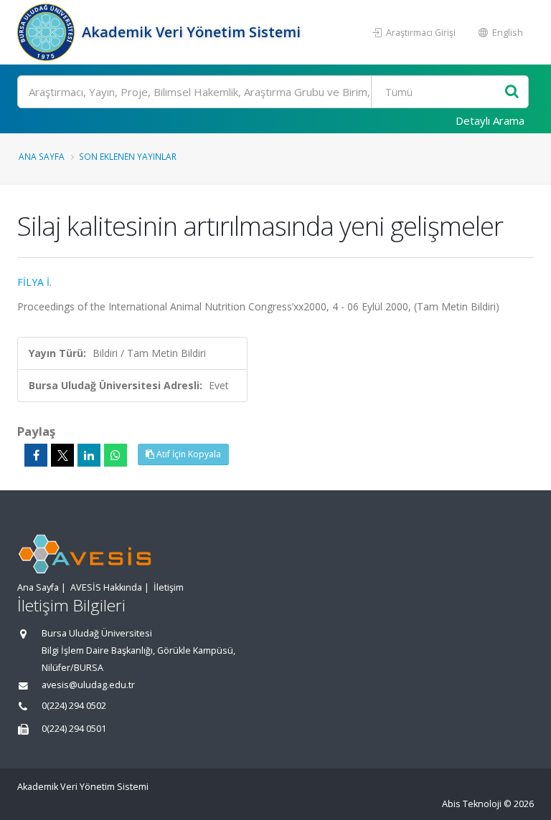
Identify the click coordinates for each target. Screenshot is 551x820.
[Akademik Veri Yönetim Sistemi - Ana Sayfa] (47, 32)
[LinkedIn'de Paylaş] (88, 455)
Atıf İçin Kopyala (187, 454)
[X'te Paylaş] (62, 455)
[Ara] (512, 92)
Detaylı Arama (490, 120)
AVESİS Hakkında (106, 587)
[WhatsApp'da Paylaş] (115, 455)
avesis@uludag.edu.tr (88, 685)
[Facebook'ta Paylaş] (35, 455)
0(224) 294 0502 (74, 706)
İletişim (169, 587)
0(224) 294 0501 (74, 729)
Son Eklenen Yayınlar (127, 156)
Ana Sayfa (42, 156)
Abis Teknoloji (471, 804)
